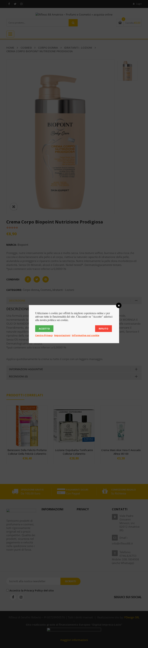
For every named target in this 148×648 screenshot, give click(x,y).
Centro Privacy (44, 335)
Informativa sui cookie (85, 335)
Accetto (44, 328)
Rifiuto (103, 328)
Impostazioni (62, 335)
